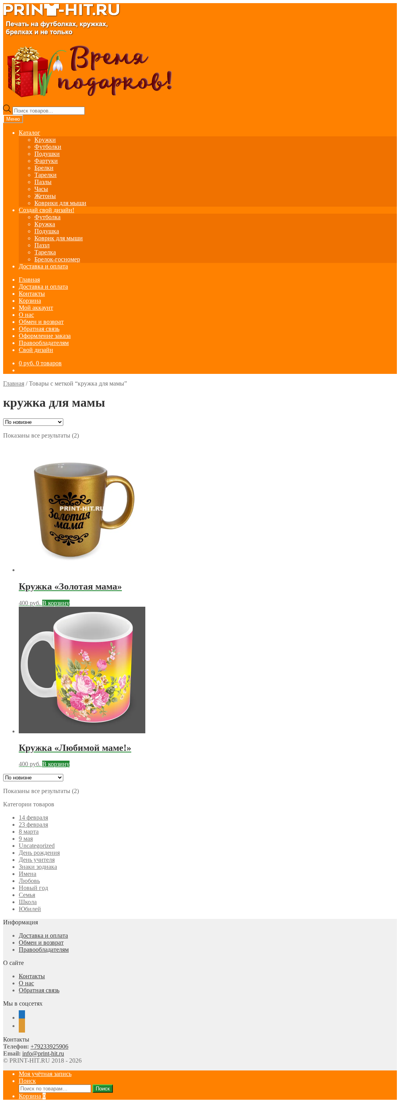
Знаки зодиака (38, 866)
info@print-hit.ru (43, 1053)
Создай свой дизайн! (46, 210)
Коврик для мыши (58, 238)
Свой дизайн (36, 350)
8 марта (29, 831)
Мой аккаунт (36, 307)
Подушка (46, 231)
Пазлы (43, 182)
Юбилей (30, 909)
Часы (41, 189)
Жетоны (45, 196)
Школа (28, 902)
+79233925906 (49, 1046)
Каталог (29, 132)
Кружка (44, 224)
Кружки (45, 139)
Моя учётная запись (45, 1073)
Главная (29, 279)
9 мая (26, 838)
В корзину (56, 603)
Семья (27, 895)
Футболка (47, 217)
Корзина (30, 300)
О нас (26, 314)
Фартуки (46, 160)
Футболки (47, 146)
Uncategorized (37, 845)
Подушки (47, 153)
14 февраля (33, 817)
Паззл (42, 245)
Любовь (29, 880)
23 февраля (33, 824)
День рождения (39, 852)
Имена (27, 873)
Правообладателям (44, 342)
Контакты (32, 293)
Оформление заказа (45, 335)
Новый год (33, 887)
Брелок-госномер (57, 259)
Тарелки (45, 175)
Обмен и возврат (41, 321)
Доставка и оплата (43, 266)
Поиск (27, 1080)
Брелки (44, 167)
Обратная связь (39, 328)
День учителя (37, 859)
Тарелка (45, 252)
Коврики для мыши (60, 203)
